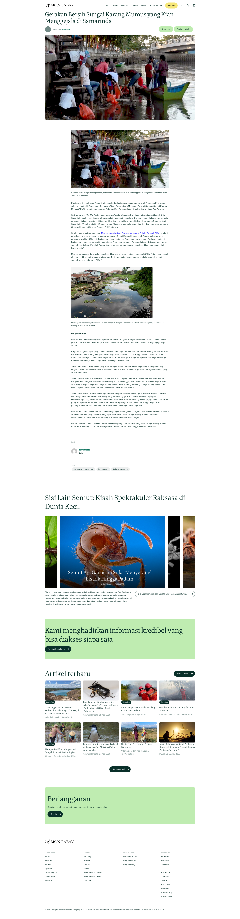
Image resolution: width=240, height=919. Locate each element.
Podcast (124, 5)
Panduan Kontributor (93, 872)
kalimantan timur (120, 469)
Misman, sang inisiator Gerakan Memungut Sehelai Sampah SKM (130, 233)
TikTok (164, 880)
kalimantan (66, 29)
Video (115, 5)
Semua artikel (183, 673)
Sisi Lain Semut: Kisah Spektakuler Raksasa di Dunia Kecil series (166, 594)
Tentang (87, 856)
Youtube (165, 864)
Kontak (87, 860)
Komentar (166, 29)
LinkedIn (165, 856)
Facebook (165, 872)
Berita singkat (51, 872)
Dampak (87, 880)
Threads (165, 876)
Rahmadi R (84, 450)
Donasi (171, 5)
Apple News (166, 896)
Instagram (165, 860)
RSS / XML (166, 884)
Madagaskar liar (129, 856)
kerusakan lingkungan (83, 469)
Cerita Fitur (50, 876)
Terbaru (48, 880)
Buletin (53, 814)
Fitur (108, 5)
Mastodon (165, 888)
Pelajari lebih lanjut (56, 649)
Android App (166, 892)
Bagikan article (183, 29)
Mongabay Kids (129, 860)
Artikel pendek (156, 5)
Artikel (143, 5)
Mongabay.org (128, 864)
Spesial (134, 5)
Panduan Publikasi (92, 876)
